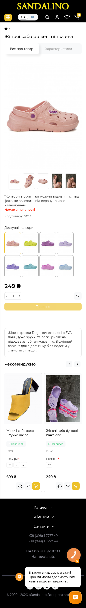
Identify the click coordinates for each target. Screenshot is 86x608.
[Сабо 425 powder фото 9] (71, 181)
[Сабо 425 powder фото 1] (43, 115)
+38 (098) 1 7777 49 (43, 536)
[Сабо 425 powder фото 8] (57, 181)
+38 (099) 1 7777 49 (43, 541)
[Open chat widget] (75, 597)
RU (33, 17)
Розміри (12, 458)
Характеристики (58, 49)
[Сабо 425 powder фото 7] (43, 181)
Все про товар (21, 49)
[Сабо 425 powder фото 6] (29, 181)
